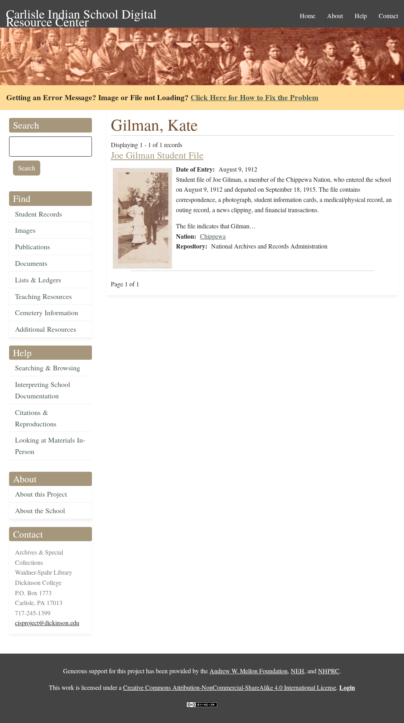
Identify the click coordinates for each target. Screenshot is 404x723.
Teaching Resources (43, 296)
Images (25, 230)
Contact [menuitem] (388, 15)
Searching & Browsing (47, 367)
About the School (40, 510)
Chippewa (213, 236)
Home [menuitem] (307, 15)
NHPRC (328, 671)
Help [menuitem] (361, 15)
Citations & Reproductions (35, 417)
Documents (31, 263)
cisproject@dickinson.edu (47, 622)
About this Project (41, 494)
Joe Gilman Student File (157, 155)
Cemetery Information (46, 312)
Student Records (38, 214)
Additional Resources (45, 329)
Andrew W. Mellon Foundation (248, 671)
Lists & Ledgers (38, 279)
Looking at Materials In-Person (50, 445)
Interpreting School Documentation (42, 389)
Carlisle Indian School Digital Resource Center (81, 14)
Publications (32, 246)
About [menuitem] (335, 15)
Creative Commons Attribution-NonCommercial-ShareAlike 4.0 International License (229, 687)
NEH (297, 671)
